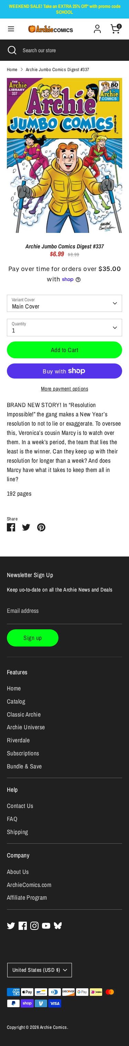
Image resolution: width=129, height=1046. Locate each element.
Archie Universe (26, 727)
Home (12, 69)
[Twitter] (11, 926)
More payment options (64, 388)
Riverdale (18, 740)
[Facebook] (23, 926)
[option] (64, 155)
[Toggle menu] (8, 29)
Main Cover (26, 306)
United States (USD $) (36, 970)
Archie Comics (53, 1027)
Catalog (16, 701)
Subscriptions (23, 753)
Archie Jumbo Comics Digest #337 (57, 69)
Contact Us (20, 805)
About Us (18, 871)
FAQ (12, 818)
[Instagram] (34, 926)
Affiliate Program (27, 897)
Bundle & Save (24, 766)
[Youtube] (46, 926)
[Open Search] (11, 50)
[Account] (97, 26)
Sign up (32, 637)
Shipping (17, 832)
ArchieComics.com (29, 884)
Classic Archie (24, 714)
